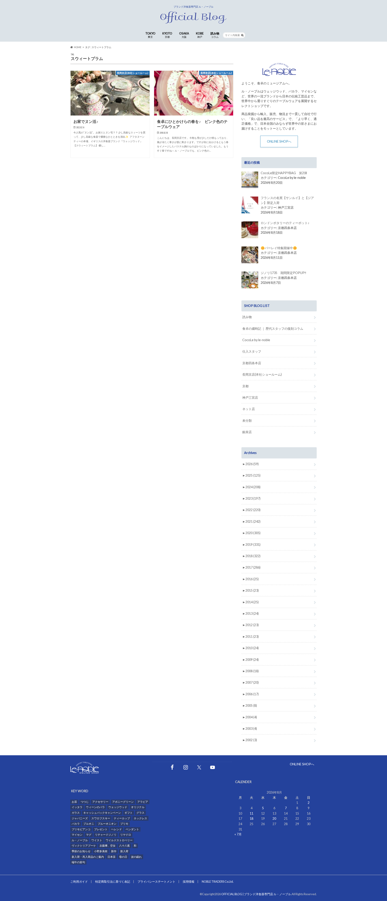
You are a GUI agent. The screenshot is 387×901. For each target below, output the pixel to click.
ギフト (129, 812)
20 (274, 818)
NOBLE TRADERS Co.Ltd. (218, 881)
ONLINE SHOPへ (279, 141)
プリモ (124, 823)
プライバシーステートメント (156, 881)
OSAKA (184, 35)
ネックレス (140, 818)
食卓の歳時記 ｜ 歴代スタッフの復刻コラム (272, 328)
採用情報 (188, 881)
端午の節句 (78, 862)
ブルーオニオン (107, 823)
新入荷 (124, 851)
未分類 (247, 420)
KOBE (200, 35)
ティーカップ (122, 818)
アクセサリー (100, 801)
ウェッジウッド (117, 807)
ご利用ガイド (79, 881)
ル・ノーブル (80, 840)
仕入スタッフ (251, 351)
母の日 (123, 856)
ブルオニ (88, 823)
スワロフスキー (100, 818)
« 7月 (238, 834)
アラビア (142, 801)
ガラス (76, 812)
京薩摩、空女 (107, 845)
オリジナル (137, 807)
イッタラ (77, 807)
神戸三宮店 (250, 397)
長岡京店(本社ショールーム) (262, 374)
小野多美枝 (101, 851)
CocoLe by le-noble (256, 340)
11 (251, 813)
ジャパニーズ (80, 818)
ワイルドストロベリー (119, 840)
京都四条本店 (251, 363)
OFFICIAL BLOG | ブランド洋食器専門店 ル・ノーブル (256, 894)
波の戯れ (136, 856)
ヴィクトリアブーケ (84, 845)
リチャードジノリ (105, 834)
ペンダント (132, 829)
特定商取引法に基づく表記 (112, 881)
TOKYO (150, 35)
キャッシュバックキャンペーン (102, 812)
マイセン (77, 834)
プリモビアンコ (81, 829)
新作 (113, 851)
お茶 (74, 801)
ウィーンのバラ (95, 807)
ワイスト (96, 840)
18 (251, 818)
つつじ (85, 801)
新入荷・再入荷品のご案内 (88, 856)
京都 (245, 386)
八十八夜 (124, 845)
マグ (88, 834)
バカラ (76, 823)
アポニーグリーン (123, 801)
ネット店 (248, 409)
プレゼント (101, 829)
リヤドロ (125, 834)
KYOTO (167, 35)
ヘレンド (116, 829)
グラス (140, 812)
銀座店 (247, 432)
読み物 (215, 35)
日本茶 (112, 856)
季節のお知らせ (81, 851)
